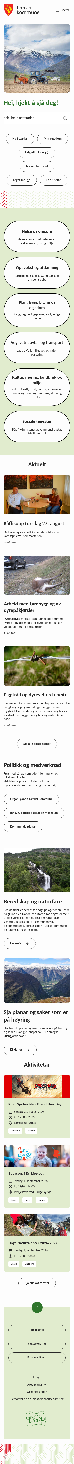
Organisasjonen (37, 1392)
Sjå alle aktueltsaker (37, 744)
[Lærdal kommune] (21, 10)
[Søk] (65, 118)
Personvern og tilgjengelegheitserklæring (37, 1399)
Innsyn (37, 1377)
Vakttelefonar (37, 1343)
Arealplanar (34, 1384)
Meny (65, 10)
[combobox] (37, 118)
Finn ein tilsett (37, 1357)
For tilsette (37, 1330)
